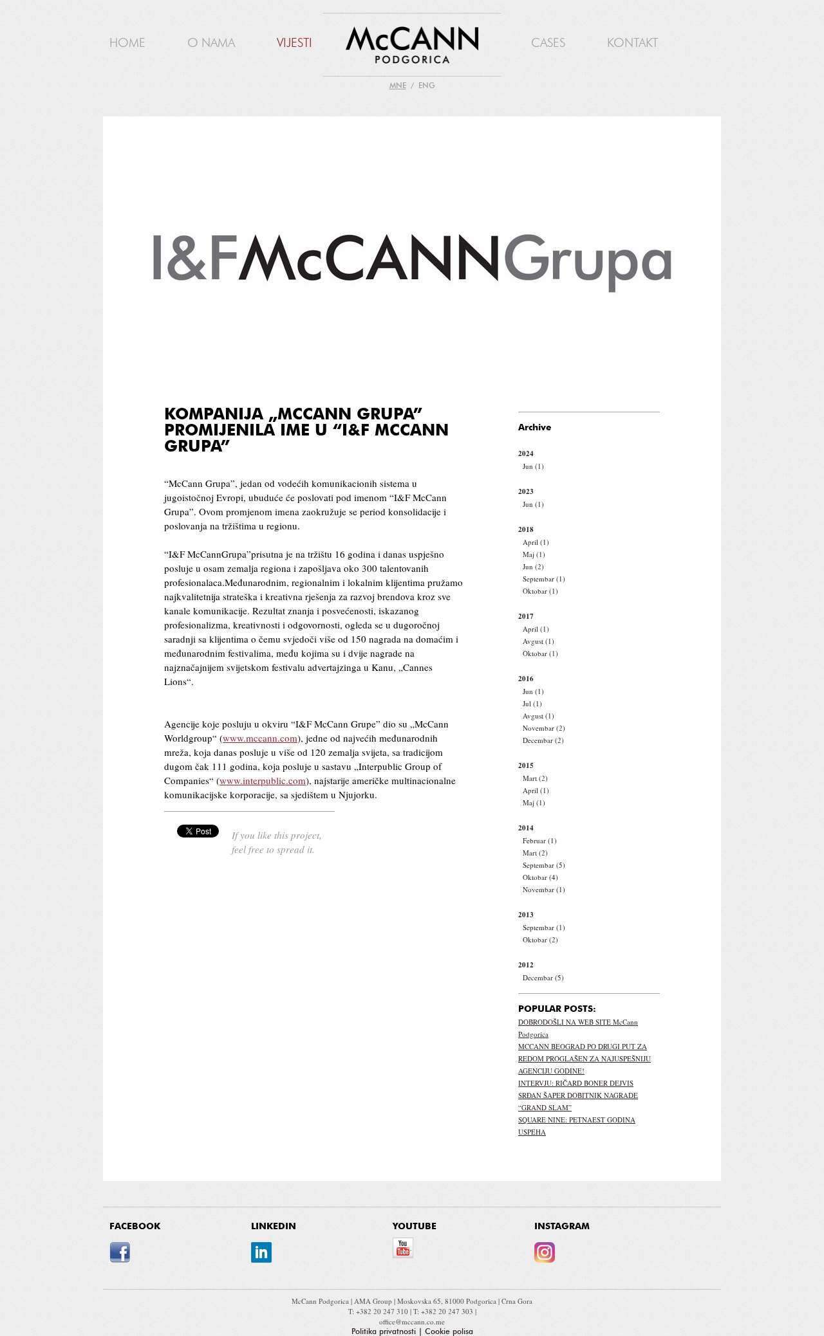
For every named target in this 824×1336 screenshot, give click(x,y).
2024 (526, 453)
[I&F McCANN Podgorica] (412, 46)
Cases (548, 42)
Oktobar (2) (540, 939)
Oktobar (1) (540, 591)
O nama (211, 42)
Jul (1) (532, 703)
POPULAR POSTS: (557, 1009)
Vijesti (294, 42)
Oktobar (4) (540, 877)
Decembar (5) (543, 977)
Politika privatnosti (383, 1331)
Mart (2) (535, 778)
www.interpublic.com (263, 780)
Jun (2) (533, 566)
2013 (526, 915)
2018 (526, 529)
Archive (535, 427)
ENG (426, 85)
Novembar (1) (544, 889)
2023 (526, 491)
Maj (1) (534, 554)
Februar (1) (540, 840)
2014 (526, 828)
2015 (526, 765)
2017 (526, 616)
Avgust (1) (538, 641)
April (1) (536, 542)
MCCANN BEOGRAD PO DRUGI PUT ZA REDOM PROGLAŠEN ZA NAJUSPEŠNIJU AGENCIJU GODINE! (584, 1058)
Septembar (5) (544, 865)
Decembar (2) (543, 740)
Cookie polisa (449, 1331)
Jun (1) (533, 466)
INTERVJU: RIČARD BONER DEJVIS (575, 1083)
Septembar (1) (544, 578)
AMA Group (374, 1301)
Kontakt (632, 42)
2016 (526, 678)
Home (127, 42)
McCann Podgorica (321, 1301)
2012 (526, 965)
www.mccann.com (260, 737)
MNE (397, 85)
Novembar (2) (544, 728)
